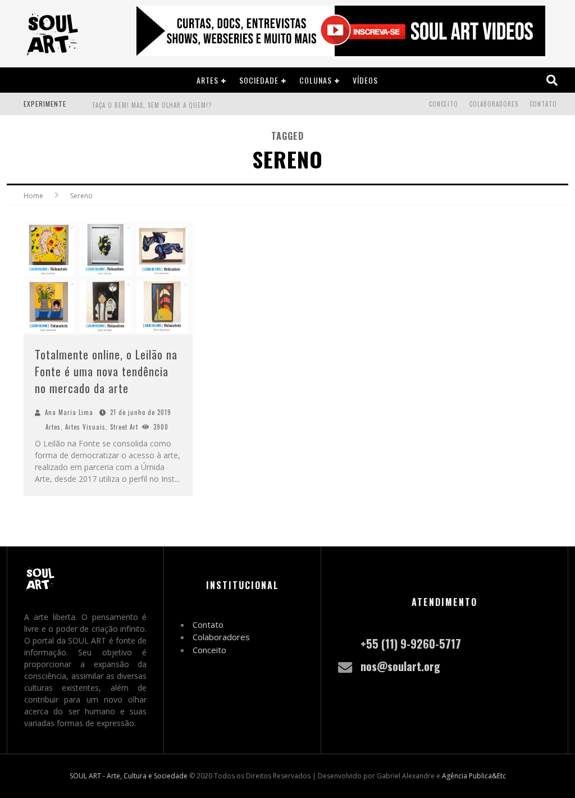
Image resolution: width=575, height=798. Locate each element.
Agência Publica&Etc (474, 776)
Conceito (443, 103)
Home (33, 195)
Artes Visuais (85, 426)
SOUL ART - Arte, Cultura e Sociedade (129, 776)
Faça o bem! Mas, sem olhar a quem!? (152, 105)
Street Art (124, 426)
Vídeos (365, 80)
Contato (543, 103)
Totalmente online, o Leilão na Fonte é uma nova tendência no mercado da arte (106, 371)
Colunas (315, 80)
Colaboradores (493, 103)
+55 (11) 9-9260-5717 (410, 643)
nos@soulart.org (400, 666)
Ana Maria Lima (69, 412)
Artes (207, 80)
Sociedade (259, 80)
